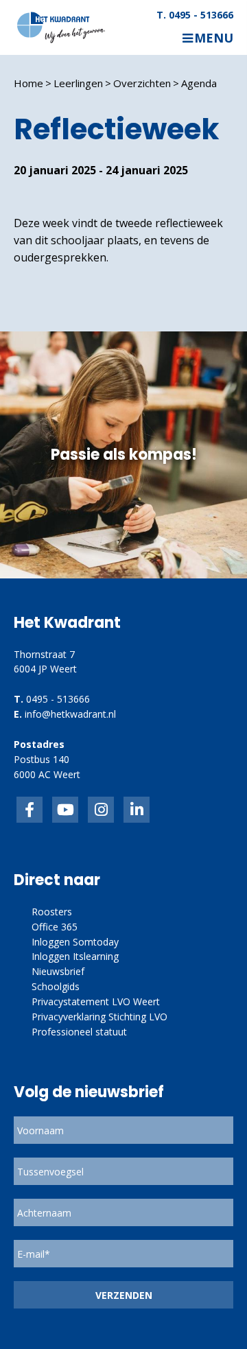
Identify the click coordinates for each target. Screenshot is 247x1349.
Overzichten (142, 83)
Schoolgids (56, 986)
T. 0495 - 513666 (194, 15)
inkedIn (65, 810)
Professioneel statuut (79, 1031)
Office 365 (55, 926)
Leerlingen (78, 83)
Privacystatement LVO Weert (96, 1001)
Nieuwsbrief (58, 971)
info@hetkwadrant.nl (70, 713)
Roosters (52, 911)
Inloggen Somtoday (75, 941)
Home (28, 83)
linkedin (137, 810)
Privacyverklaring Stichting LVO (99, 1016)
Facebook (29, 810)
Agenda (199, 83)
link (101, 810)
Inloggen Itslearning (75, 956)
